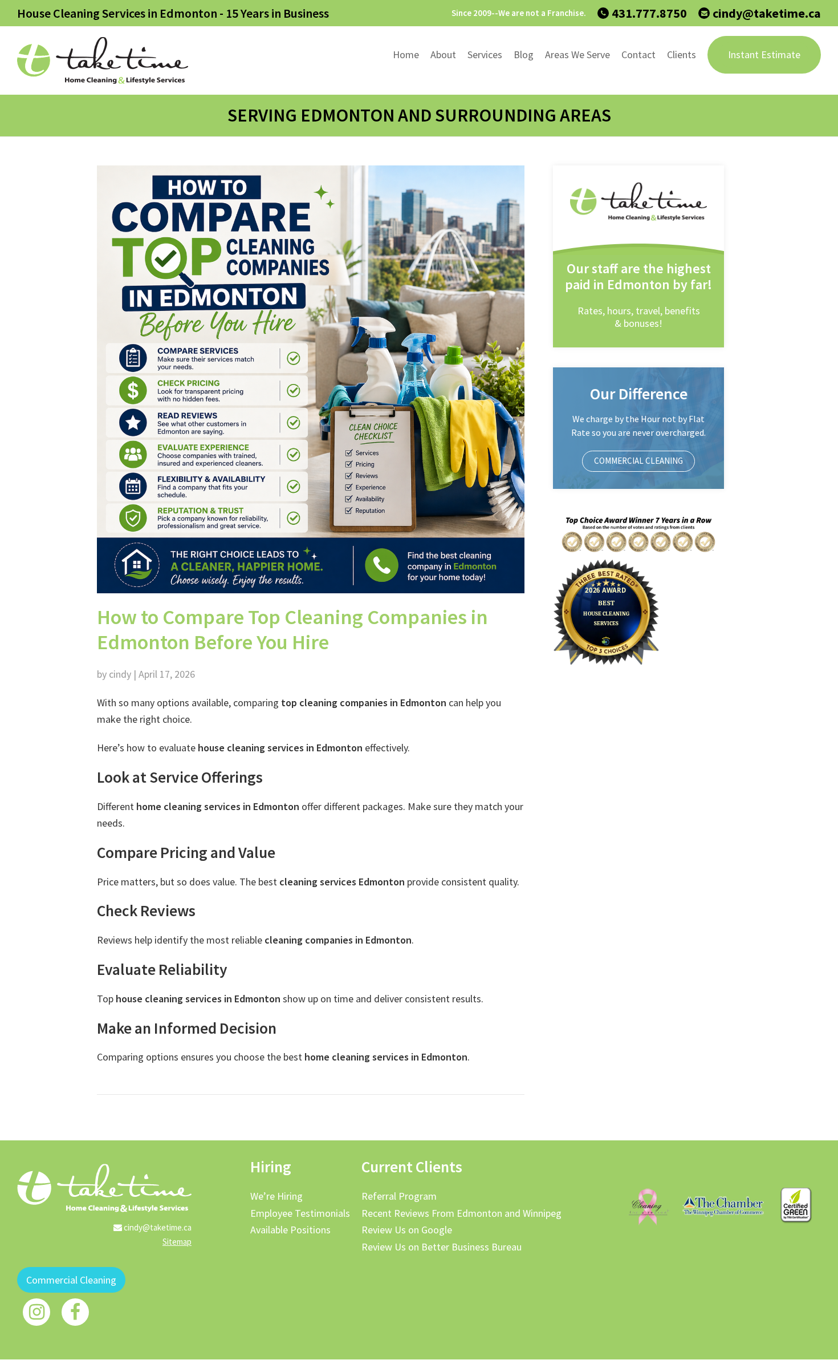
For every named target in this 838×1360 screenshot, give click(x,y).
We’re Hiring (276, 1196)
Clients (681, 54)
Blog (524, 54)
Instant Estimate (764, 54)
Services (484, 54)
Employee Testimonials (300, 1213)
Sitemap (177, 1241)
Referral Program (399, 1196)
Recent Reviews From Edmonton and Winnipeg (461, 1213)
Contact (638, 54)
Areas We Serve (577, 54)
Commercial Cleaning (638, 460)
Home (406, 54)
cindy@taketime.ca (767, 13)
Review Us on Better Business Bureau (441, 1246)
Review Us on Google (406, 1229)
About (443, 54)
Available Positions (290, 1229)
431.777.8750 (649, 13)
